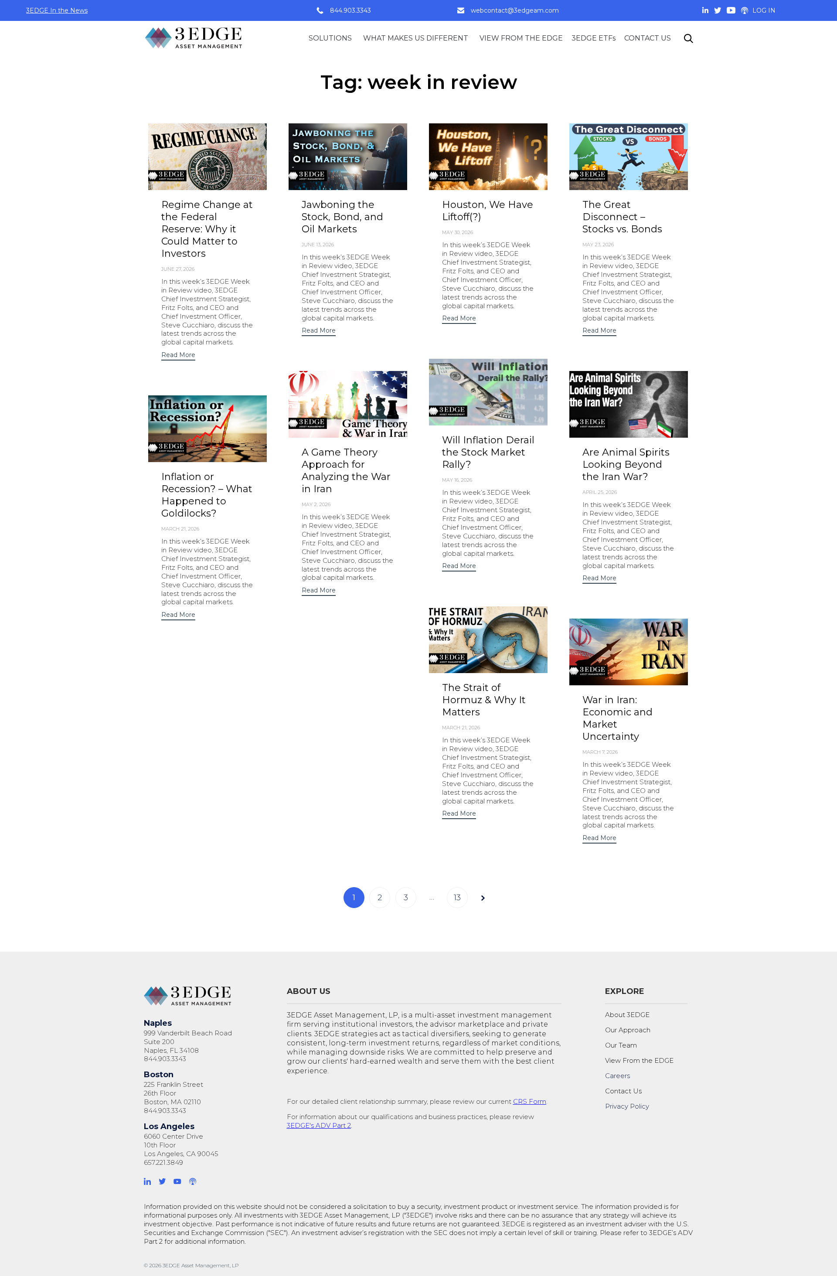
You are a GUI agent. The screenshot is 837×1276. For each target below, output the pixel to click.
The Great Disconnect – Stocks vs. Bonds (622, 217)
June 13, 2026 (318, 245)
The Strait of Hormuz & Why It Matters (484, 700)
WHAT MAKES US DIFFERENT (415, 38)
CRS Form (529, 1101)
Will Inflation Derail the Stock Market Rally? (488, 452)
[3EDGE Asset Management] (194, 38)
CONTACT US (647, 38)
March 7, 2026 (600, 752)
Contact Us (623, 1091)
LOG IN (764, 10)
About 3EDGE (627, 1015)
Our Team (621, 1045)
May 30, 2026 (457, 232)
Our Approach (627, 1030)
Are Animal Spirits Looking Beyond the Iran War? (626, 464)
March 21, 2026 (180, 529)
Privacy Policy (627, 1106)
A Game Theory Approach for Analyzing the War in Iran (346, 470)
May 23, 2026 (598, 245)
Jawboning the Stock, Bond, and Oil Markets (342, 217)
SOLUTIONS (330, 38)
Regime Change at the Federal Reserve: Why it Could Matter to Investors (207, 229)
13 (457, 897)
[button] (178, 356)
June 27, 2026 (177, 269)
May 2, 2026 (316, 504)
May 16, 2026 (457, 480)
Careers (617, 1076)
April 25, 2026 (599, 492)
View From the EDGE (639, 1060)
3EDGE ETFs (594, 38)
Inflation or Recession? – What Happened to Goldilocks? (206, 495)
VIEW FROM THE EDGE (521, 38)
